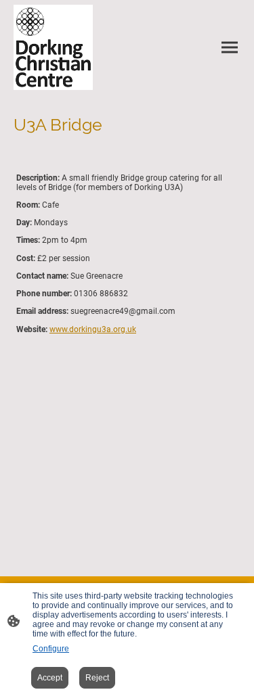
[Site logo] (53, 47)
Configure (51, 648)
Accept (49, 678)
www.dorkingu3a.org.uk (92, 329)
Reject (97, 678)
